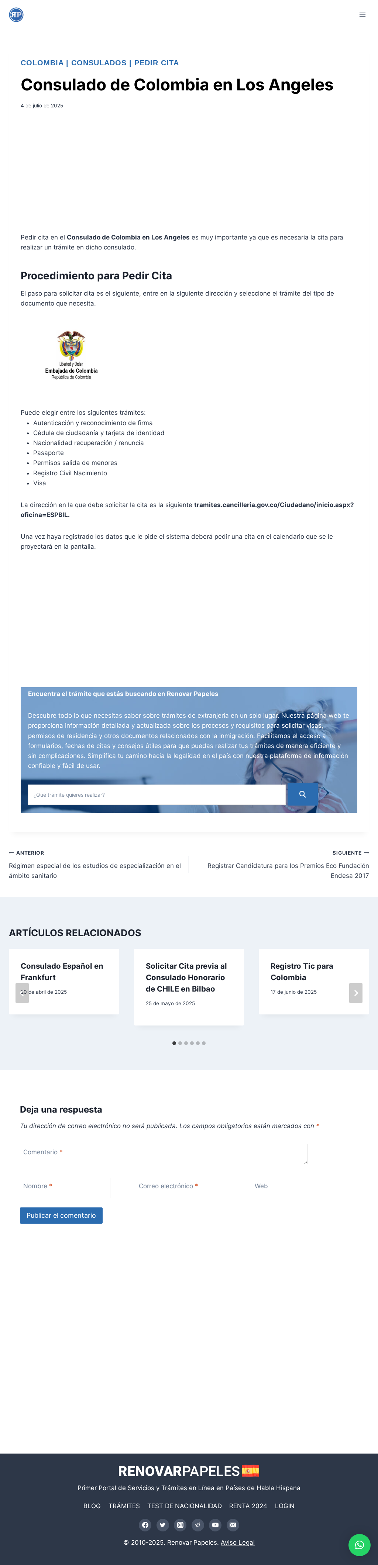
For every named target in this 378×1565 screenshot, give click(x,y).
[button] (359, 1545)
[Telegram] (198, 1525)
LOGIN (285, 1506)
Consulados (99, 63)
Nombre (37, 1186)
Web (261, 1186)
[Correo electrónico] (233, 1525)
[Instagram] (180, 1525)
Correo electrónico (168, 1186)
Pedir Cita (156, 63)
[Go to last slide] (22, 993)
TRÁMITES (124, 1506)
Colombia (42, 63)
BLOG (92, 1506)
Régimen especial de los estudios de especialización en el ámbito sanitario (95, 864)
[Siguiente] (355, 993)
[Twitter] (163, 1525)
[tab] (174, 1043)
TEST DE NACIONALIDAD (184, 1506)
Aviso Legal (238, 1542)
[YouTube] (215, 1525)
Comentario (43, 1152)
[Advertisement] (189, 173)
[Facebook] (145, 1525)
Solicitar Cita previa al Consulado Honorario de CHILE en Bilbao (186, 977)
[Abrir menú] (362, 14)
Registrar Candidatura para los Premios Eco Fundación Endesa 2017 (288, 864)
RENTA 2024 (248, 1506)
